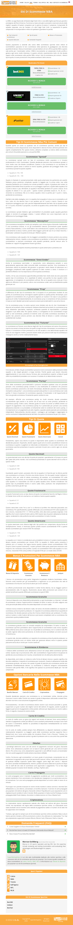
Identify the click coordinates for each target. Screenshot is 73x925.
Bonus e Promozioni (55, 35)
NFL (48, 2)
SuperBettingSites (35, 920)
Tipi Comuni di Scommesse (12, 36)
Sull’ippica (42, 2)
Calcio (26, 2)
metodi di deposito (59, 861)
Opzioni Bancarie (13, 40)
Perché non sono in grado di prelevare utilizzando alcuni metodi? (31, 830)
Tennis (35, 2)
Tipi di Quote (33, 35)
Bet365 (10, 902)
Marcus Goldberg (30, 841)
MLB (51, 2)
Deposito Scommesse (60, 2)
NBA (31, 2)
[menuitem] (69, 2)
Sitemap (60, 921)
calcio (25, 861)
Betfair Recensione (36, 136)
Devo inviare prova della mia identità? (22, 834)
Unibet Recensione (36, 111)
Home (22, 2)
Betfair (10, 908)
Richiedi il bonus (36, 81)
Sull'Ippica (14, 885)
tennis (29, 861)
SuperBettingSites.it (14, 857)
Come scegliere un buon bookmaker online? (24, 827)
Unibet (10, 905)
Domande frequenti (35, 40)
